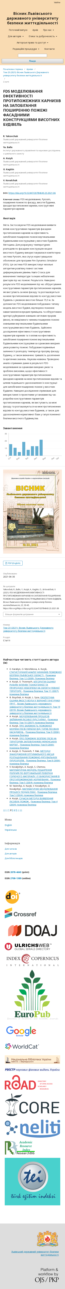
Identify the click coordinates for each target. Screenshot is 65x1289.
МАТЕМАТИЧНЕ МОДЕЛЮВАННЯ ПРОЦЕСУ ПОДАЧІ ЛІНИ (33, 790)
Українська (11, 829)
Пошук (32, 61)
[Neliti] (32, 1136)
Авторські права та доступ (32, 42)
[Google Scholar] (21, 1037)
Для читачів (11, 848)
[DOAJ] (32, 938)
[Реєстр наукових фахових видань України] (32, 1070)
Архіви (30, 69)
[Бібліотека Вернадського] (32, 1063)
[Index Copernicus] (32, 965)
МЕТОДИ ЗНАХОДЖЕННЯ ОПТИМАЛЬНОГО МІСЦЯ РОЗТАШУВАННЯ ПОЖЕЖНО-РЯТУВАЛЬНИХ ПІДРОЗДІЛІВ (33, 756)
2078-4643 (15, 872)
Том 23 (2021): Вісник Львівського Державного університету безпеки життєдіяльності (26, 74)
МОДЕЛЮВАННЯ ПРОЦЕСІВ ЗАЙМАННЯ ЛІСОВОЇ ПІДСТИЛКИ (29, 718)
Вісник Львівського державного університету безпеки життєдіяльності (32, 18)
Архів (35, 29)
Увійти (57, 2)
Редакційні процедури (25, 48)
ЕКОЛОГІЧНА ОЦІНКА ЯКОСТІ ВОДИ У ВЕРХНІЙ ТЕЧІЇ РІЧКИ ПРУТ (34, 700)
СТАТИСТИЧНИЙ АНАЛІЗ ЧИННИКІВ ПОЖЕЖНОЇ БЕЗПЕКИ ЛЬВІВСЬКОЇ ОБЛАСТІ (35, 674)
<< (4, 810)
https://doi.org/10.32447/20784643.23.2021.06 (32, 192)
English (8, 825)
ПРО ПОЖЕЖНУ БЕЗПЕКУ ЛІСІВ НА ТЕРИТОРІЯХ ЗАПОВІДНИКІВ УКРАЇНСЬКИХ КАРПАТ (33, 741)
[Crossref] (20, 917)
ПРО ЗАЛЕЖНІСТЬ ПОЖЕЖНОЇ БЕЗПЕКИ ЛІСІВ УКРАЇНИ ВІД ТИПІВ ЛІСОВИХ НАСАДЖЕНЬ (34, 729)
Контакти (49, 48)
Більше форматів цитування (19, 614)
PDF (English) (14, 563)
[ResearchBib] (20, 1153)
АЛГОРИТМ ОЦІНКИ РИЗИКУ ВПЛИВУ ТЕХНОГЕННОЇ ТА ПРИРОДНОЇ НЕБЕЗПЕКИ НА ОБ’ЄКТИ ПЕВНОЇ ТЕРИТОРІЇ (34, 686)
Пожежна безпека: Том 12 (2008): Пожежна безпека (32, 677)
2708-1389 (15, 878)
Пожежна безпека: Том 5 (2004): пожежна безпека (35, 781)
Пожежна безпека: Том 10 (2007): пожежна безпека (33, 721)
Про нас (47, 29)
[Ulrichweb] (28, 949)
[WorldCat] (22, 1051)
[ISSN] (28, 1088)
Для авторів (15, 36)
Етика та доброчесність (42, 36)
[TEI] (32, 1204)
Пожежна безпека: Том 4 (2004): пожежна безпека (33, 803)
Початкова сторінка (13, 69)
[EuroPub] (32, 1020)
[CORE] (32, 1115)
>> (21, 810)
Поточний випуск (18, 29)
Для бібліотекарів (14, 858)
